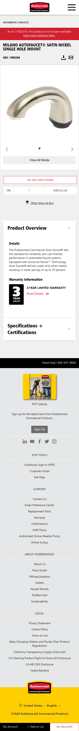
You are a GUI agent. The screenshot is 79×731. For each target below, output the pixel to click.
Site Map (39, 477)
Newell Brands (40, 589)
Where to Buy (39, 542)
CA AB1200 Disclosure (39, 664)
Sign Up (39, 429)
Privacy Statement (40, 623)
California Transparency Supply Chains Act (40, 652)
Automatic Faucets (16, 22)
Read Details (35, 293)
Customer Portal (39, 471)
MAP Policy (39, 530)
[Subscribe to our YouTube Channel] (32, 442)
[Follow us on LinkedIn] (24, 442)
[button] (40, 180)
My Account (10, 726)
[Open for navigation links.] (71, 7)
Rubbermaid (39, 595)
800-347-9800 (67, 362)
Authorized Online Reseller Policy (39, 536)
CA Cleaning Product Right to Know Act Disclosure (39, 658)
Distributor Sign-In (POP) (39, 465)
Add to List (60, 190)
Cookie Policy (39, 629)
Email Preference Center (39, 505)
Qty (9, 190)
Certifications (39, 524)
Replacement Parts (39, 511)
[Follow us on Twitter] (47, 442)
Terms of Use (40, 635)
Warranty (39, 517)
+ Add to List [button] (35, 726)
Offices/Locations (39, 576)
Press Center (39, 570)
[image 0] (39, 148)
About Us (39, 564)
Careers (39, 583)
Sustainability (39, 601)
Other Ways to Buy (42, 203)
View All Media (39, 160)
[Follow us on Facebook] (39, 442)
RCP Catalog (39, 404)
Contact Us (39, 499)
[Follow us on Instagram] (54, 442)
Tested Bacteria (39, 670)
